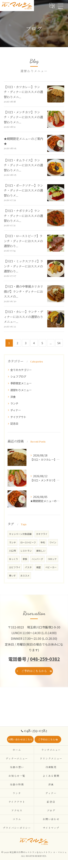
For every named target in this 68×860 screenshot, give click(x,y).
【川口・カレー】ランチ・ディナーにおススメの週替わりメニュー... (23, 317)
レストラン (26, 550)
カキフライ (41, 533)
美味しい (40, 550)
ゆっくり (13, 558)
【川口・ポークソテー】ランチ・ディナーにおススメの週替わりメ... (23, 190)
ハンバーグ (37, 558)
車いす (12, 575)
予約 (42, 542)
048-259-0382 (45, 659)
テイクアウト (18, 417)
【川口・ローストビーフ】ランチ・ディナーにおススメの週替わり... (23, 241)
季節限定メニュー (21, 383)
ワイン (52, 542)
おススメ (24, 575)
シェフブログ (18, 376)
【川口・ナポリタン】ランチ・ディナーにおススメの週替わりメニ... (23, 216)
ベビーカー (51, 567)
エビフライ (14, 567)
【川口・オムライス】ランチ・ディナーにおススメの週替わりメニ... (23, 165)
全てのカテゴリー (21, 370)
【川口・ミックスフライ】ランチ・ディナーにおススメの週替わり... (23, 266)
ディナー (15, 410)
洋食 (13, 397)
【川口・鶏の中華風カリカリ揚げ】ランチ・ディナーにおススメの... (23, 291)
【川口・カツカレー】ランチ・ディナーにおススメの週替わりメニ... (23, 92)
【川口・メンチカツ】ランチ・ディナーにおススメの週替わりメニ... (23, 117)
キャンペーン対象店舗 (20, 533)
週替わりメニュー (21, 390)
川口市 (12, 550)
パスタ (28, 567)
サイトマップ (51, 827)
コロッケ (52, 558)
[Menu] (60, 5)
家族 (25, 558)
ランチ (14, 403)
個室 (38, 567)
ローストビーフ (28, 542)
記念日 (14, 423)
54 (58, 343)
